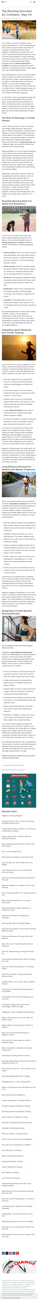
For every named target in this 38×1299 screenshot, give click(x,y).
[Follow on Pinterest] (17, 1253)
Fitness (3, 18)
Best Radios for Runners (10, 1172)
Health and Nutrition (11, 18)
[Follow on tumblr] (14, 1253)
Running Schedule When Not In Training (16, 1076)
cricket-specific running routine (21, 652)
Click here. (24, 93)
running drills (21, 97)
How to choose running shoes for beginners (17, 1139)
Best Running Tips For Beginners (13, 1095)
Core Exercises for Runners (12, 1150)
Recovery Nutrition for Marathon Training (16, 1111)
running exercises (27, 88)
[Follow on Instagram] (10, 1253)
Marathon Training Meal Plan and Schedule (17, 1122)
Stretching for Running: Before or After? (16, 1055)
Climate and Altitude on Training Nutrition (16, 1100)
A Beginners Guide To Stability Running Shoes (18, 1012)
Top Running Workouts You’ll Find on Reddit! (17, 1221)
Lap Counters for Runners (11, 1178)
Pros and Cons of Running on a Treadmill (16, 1145)
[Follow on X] (6, 1253)
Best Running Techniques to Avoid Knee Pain (17, 857)
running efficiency (28, 457)
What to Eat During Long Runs (12, 1156)
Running (18, 18)
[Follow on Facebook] (3, 1253)
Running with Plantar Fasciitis (12, 1161)
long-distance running (17, 503)
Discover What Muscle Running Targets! (16, 923)
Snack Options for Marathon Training (15, 1117)
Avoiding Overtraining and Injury (13, 1128)
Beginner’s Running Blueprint (12, 816)
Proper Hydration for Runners (12, 1167)
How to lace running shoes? (11, 851)
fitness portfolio (21, 133)
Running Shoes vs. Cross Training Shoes (16, 1082)
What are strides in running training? (15, 1133)
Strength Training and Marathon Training (16, 1106)
